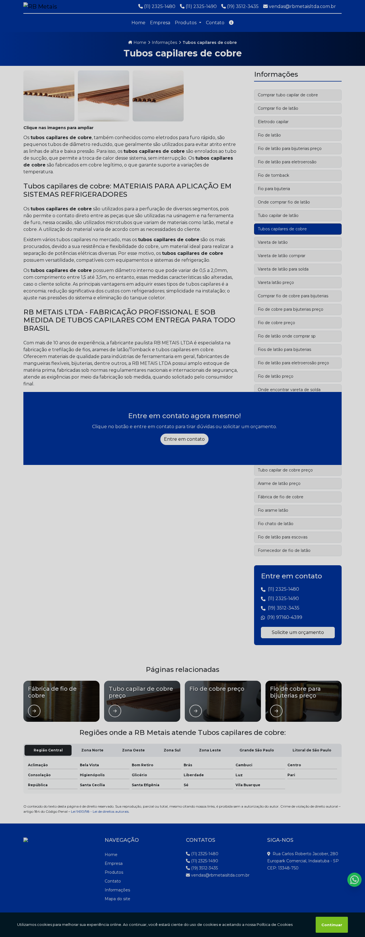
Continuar (331, 924)
